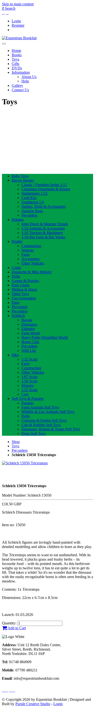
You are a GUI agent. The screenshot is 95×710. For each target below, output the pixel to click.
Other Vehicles (32, 263)
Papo (15, 302)
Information (21, 72)
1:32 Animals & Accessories (43, 228)
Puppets (27, 403)
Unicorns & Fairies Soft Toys (43, 420)
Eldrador (28, 329)
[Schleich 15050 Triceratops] (25, 463)
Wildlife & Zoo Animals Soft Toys (47, 412)
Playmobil (19, 307)
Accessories (30, 259)
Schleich (18, 316)
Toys (15, 59)
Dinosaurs (29, 324)
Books (17, 55)
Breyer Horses (23, 180)
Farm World (30, 333)
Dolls (16, 276)
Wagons (27, 250)
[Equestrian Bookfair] (19, 38)
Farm (25, 254)
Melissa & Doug (24, 289)
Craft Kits (29, 198)
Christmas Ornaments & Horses (45, 189)
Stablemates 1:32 (34, 193)
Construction (31, 246)
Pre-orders (29, 215)
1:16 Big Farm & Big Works (43, 237)
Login (16, 21)
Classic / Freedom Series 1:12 (44, 185)
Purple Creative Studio (32, 704)
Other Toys (20, 294)
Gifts (15, 64)
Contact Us (20, 90)
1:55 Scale (29, 390)
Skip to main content (18, 4)
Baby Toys (20, 176)
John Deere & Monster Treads (44, 224)
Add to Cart (16, 628)
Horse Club (30, 342)
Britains (18, 220)
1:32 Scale (29, 359)
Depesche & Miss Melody (32, 272)
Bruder (17, 241)
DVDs (17, 68)
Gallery (17, 85)
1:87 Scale (29, 377)
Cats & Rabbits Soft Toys (41, 425)
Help (25, 81)
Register (18, 25)
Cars (24, 394)
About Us (29, 77)
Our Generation (24, 298)
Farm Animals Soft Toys (40, 407)
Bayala (26, 320)
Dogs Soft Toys (33, 433)
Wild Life (28, 350)
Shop (16, 442)
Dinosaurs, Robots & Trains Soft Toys (50, 429)
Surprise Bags (32, 211)
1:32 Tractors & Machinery (42, 233)
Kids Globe (20, 285)
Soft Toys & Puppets (28, 398)
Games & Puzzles (25, 281)
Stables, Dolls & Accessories (43, 206)
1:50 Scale (29, 381)
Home (16, 50)
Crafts (16, 268)
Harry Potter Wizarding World (44, 337)
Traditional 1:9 (32, 202)
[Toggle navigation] (4, 43)
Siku (15, 355)
